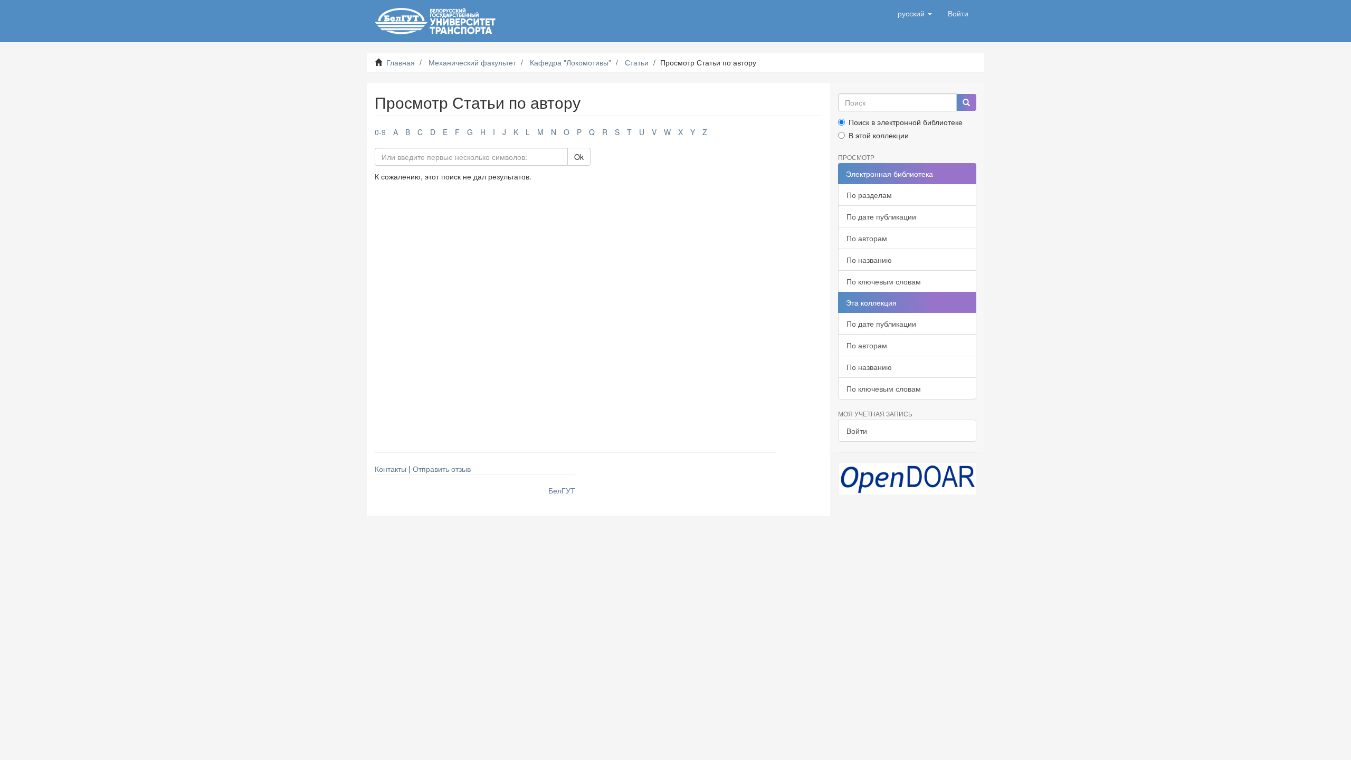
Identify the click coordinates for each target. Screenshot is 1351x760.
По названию (869, 259)
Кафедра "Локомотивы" (570, 62)
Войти (856, 430)
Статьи (637, 62)
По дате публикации (881, 216)
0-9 (380, 132)
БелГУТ (561, 490)
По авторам (866, 238)
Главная (400, 62)
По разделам (869, 194)
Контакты (390, 468)
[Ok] (966, 102)
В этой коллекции (879, 135)
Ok (579, 156)
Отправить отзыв (442, 468)
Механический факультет (472, 62)
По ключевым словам (883, 281)
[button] (915, 13)
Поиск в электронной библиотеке (906, 122)
